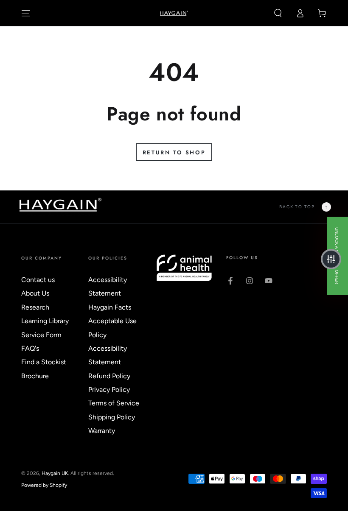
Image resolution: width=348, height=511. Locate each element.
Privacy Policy (109, 389)
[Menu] (26, 13)
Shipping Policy (111, 417)
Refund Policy (109, 376)
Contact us (38, 280)
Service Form (41, 335)
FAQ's (30, 348)
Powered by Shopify (44, 485)
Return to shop (174, 152)
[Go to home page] (174, 13)
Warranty (101, 431)
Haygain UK (55, 473)
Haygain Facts (109, 307)
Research (35, 307)
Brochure (35, 376)
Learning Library (45, 321)
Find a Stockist (43, 362)
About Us (35, 293)
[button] (278, 13)
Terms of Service (113, 403)
